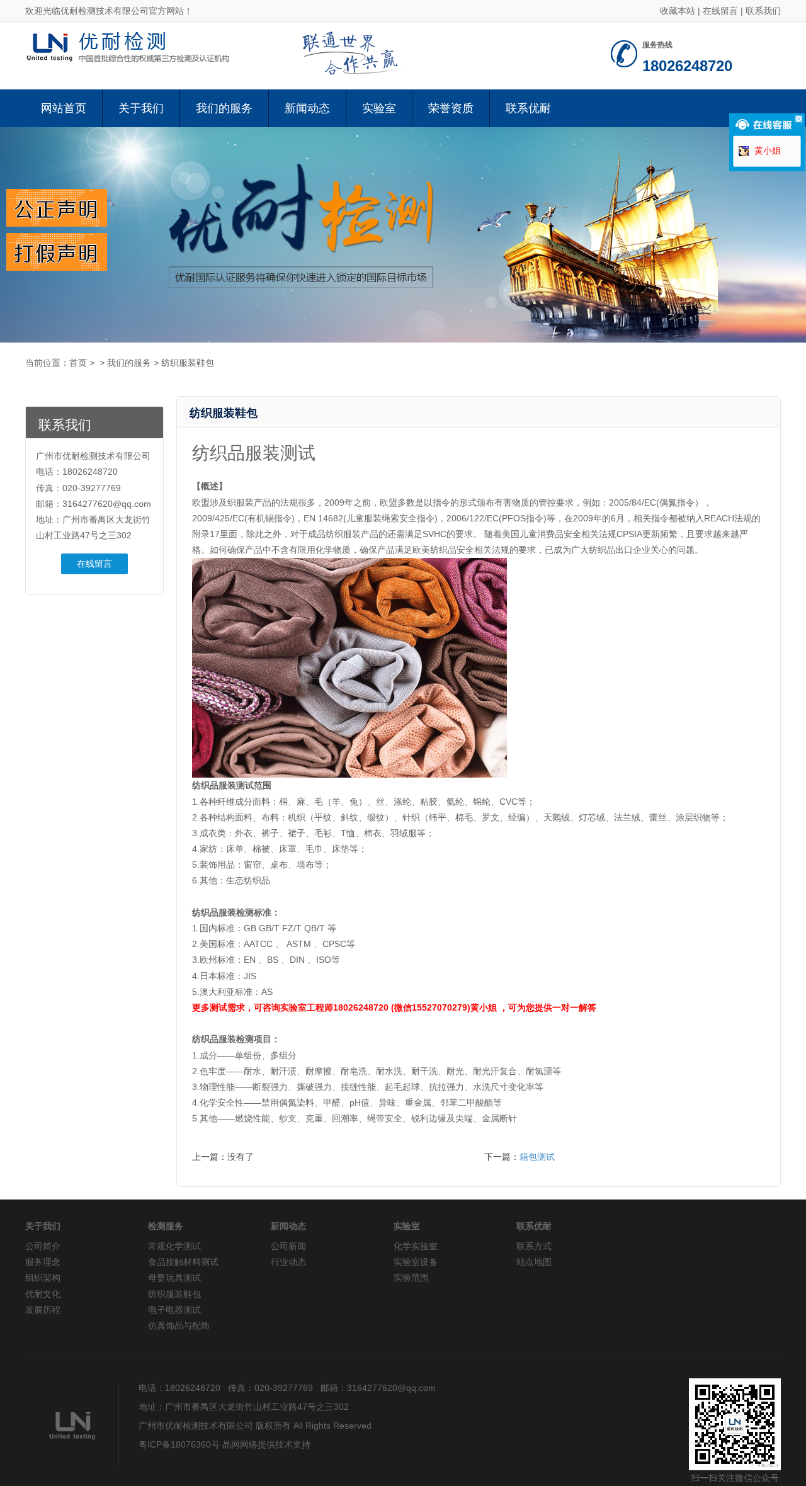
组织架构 (42, 1278)
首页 (78, 363)
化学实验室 (416, 1246)
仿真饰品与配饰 (179, 1325)
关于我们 (141, 108)
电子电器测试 (174, 1310)
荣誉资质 (451, 108)
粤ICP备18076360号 (179, 1444)
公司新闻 (288, 1246)
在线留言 (720, 11)
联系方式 (534, 1246)
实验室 (379, 108)
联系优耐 (528, 108)
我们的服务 (224, 108)
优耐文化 (42, 1294)
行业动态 (288, 1262)
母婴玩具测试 (174, 1278)
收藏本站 (677, 11)
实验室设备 (416, 1262)
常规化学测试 (174, 1246)
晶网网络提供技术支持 (266, 1444)
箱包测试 (537, 1157)
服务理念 (42, 1262)
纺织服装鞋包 (187, 363)
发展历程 (42, 1310)
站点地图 (534, 1262)
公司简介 (42, 1246)
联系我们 (763, 11)
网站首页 (63, 108)
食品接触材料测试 (183, 1262)
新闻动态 (307, 108)
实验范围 (411, 1278)
